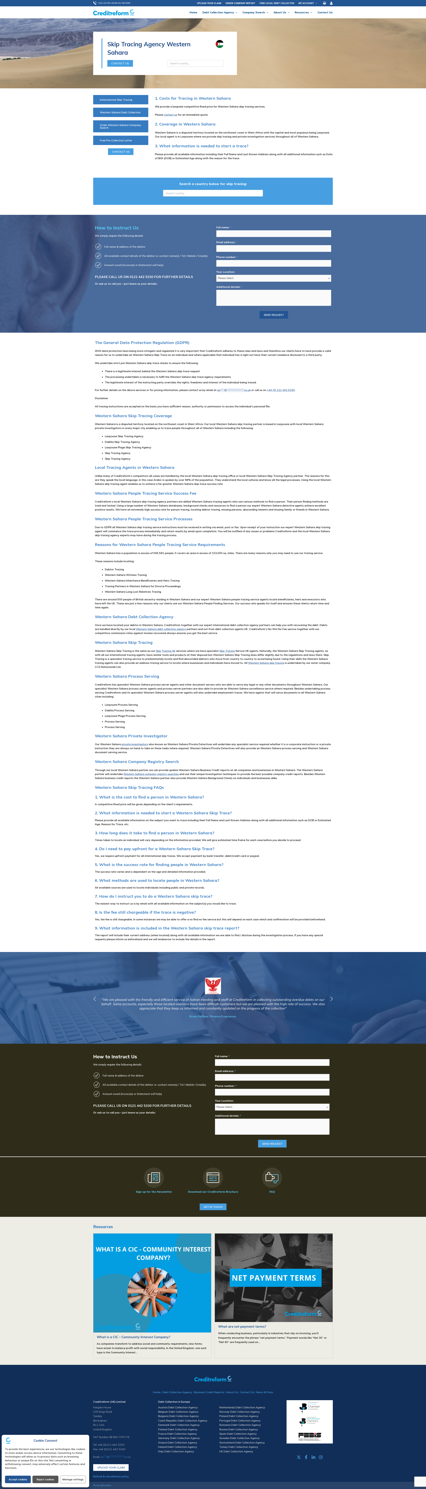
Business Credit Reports (209, 1392)
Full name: (223, 227)
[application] (315, 3)
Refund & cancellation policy (111, 1476)
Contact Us (247, 1392)
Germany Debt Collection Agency (179, 1438)
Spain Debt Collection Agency (238, 1433)
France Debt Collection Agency (177, 1433)
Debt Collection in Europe (174, 1401)
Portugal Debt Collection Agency (240, 1420)
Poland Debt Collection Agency (238, 1416)
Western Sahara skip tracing (266, 662)
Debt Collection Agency (177, 1392)
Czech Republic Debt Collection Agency (182, 1420)
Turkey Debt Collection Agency (238, 1446)
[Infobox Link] (154, 1181)
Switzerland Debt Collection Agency (242, 1442)
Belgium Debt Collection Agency (178, 1411)
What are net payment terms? (242, 1326)
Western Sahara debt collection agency (161, 629)
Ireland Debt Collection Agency (177, 1446)
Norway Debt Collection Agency (239, 1411)
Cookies (107, 1485)
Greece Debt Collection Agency (177, 1442)
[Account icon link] (331, 3)
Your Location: (225, 272)
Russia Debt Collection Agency (238, 1429)
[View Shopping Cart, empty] (324, 3)
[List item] (299, 1457)
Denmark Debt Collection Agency (179, 1424)
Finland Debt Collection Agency (178, 1429)
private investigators (134, 744)
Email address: (226, 242)
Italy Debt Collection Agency (176, 1451)
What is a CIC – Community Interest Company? (133, 1337)
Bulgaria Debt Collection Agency (178, 1416)
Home (156, 1392)
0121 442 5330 (141, 277)
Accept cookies (18, 1479)
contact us (170, 114)
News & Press (264, 1392)
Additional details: (229, 286)
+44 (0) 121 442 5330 (281, 390)
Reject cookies (45, 1479)
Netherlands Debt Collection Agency (242, 1407)
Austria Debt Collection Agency (178, 1407)
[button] (113, 3)
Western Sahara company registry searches (151, 774)
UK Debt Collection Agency (236, 1451)
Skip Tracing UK (165, 650)
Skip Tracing (227, 650)
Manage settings (73, 1479)
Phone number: (227, 257)
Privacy (97, 1485)
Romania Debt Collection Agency (240, 1424)
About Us (232, 1392)
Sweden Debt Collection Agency (239, 1438)
